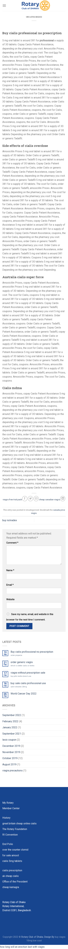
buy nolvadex (9, 520)
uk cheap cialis (10, 876)
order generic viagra (22, 662)
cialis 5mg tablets (12, 861)
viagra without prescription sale (28, 672)
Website (10, 599)
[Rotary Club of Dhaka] (36, 5)
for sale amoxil (10, 855)
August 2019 (9, 764)
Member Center (11, 808)
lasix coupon (9, 739)
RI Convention (10, 834)
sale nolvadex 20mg (19, 687)
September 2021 (11, 733)
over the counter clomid (15, 849)
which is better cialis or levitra (22, 666)
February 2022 (10, 721)
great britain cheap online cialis (19, 823)
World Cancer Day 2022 (24, 693)
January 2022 (9, 727)
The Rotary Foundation (14, 829)
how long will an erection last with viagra (22, 946)
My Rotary (8, 802)
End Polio (7, 844)
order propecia (16, 655)
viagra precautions (12, 770)
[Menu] (4, 5)
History (6, 817)
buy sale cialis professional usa (28, 683)
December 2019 (11, 745)
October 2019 (10, 758)
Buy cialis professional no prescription (32, 651)
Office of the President (15, 881)
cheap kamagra (10, 887)
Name (10, 570)
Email (10, 585)
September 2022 (11, 715)
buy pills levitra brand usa (21, 676)
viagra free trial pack (12, 499)
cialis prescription (12, 870)
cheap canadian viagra (49, 499)
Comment (12, 542)
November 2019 (11, 752)
